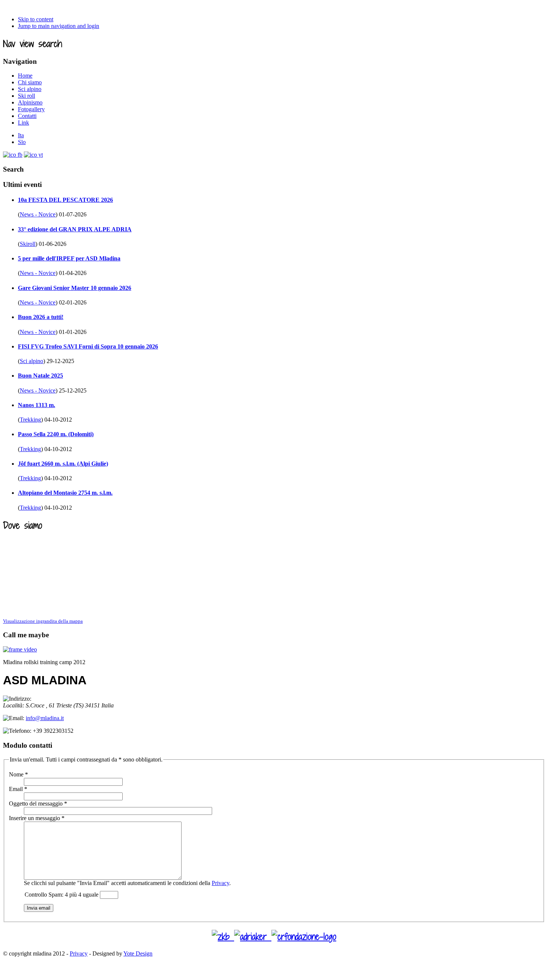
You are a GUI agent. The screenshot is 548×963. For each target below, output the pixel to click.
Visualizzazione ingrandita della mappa (43, 621)
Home (25, 75)
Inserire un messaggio (36, 818)
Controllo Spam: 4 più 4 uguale (62, 894)
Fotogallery (31, 109)
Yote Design (137, 953)
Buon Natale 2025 (40, 375)
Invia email (38, 908)
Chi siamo (30, 82)
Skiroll (27, 244)
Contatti (27, 116)
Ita (21, 135)
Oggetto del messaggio (38, 803)
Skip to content (35, 19)
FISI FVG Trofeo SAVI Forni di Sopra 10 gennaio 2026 (88, 346)
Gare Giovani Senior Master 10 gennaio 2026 (74, 288)
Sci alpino (29, 89)
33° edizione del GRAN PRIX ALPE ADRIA (75, 229)
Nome (18, 774)
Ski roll (26, 96)
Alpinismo (30, 102)
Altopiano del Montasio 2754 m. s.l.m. (65, 493)
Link (23, 122)
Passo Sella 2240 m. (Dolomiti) (56, 434)
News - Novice (38, 214)
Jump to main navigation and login (58, 26)
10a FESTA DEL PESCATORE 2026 (65, 200)
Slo (22, 142)
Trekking (30, 419)
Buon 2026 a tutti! (40, 317)
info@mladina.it (45, 718)
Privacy (220, 883)
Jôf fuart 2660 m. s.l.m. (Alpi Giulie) (63, 463)
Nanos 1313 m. (36, 405)
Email (18, 789)
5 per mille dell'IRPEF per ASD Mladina (69, 258)
